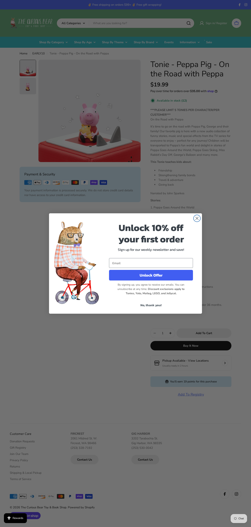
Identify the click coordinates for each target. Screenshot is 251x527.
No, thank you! (151, 305)
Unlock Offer (151, 275)
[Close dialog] (197, 218)
